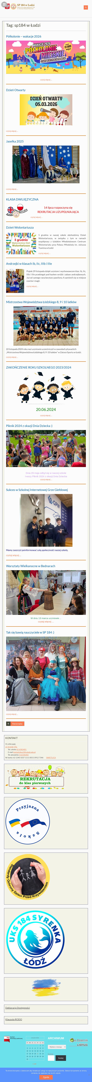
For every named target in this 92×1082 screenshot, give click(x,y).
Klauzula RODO (13, 1019)
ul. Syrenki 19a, (11, 747)
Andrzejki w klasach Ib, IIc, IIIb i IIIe (29, 263)
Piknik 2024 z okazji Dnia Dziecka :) (29, 425)
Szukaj (50, 1054)
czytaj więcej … (46, 80)
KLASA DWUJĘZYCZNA (22, 199)
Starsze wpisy (17, 724)
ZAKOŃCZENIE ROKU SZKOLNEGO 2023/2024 (38, 367)
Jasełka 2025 (15, 141)
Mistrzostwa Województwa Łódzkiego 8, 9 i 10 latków (41, 302)
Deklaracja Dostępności (17, 1007)
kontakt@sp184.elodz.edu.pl (24, 752)
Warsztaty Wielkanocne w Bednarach (30, 566)
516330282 (24, 755)
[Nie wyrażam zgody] (89, 1075)
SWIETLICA (51, 757)
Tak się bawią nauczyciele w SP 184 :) (30, 632)
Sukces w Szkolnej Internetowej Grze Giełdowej (37, 490)
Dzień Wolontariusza (20, 227)
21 (37, 1053)
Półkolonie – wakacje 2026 (23, 36)
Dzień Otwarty (16, 90)
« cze (34, 1064)
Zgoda (46, 1077)
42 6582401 (21, 749)
